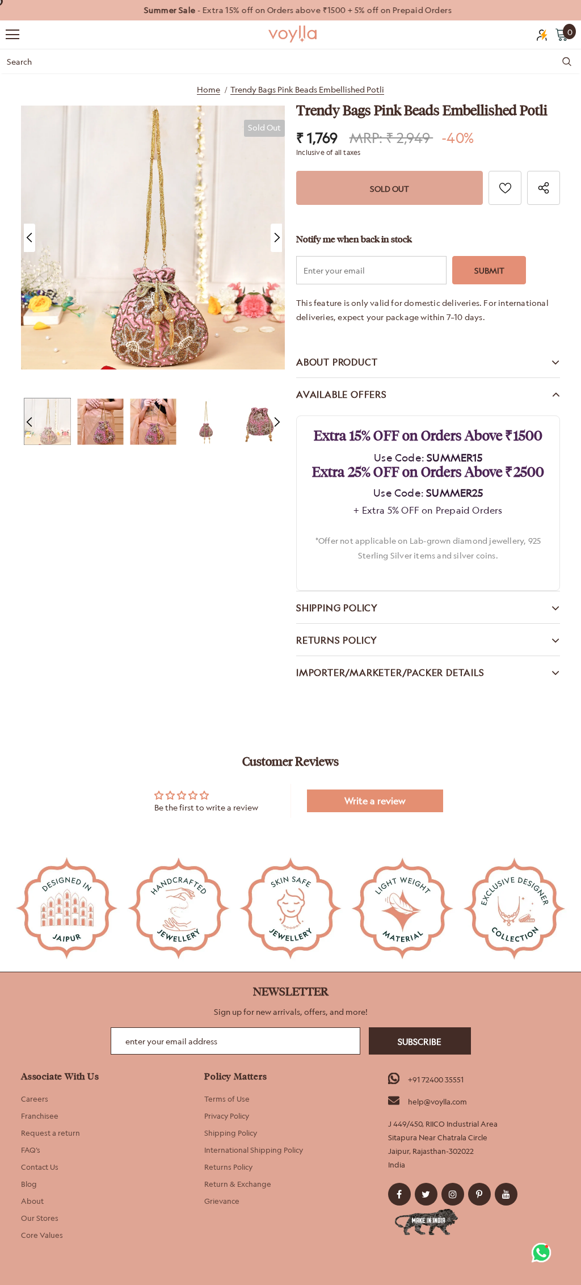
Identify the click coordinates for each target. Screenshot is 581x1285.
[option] (290, 10)
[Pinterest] (479, 1194)
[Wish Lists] (505, 188)
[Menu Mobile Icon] (12, 34)
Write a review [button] (375, 801)
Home (208, 89)
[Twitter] (426, 1194)
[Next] (276, 238)
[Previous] (29, 238)
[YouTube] (506, 1194)
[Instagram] (452, 1194)
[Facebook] (399, 1194)
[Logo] (293, 34)
